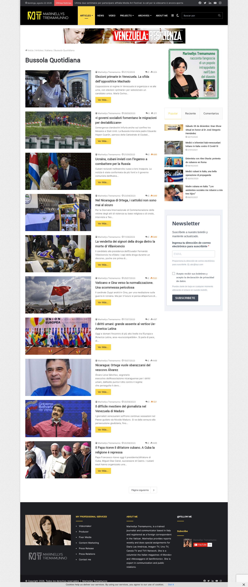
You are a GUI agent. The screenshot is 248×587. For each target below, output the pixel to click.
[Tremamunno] (49, 15)
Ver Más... (103, 99)
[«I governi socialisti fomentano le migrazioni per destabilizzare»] (58, 130)
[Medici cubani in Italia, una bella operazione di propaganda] (173, 176)
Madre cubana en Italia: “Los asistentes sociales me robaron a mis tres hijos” (204, 190)
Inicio (30, 50)
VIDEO (112, 15)
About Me (162, 15)
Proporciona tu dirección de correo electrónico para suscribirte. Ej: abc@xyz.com (193, 263)
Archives (143, 15)
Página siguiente (140, 490)
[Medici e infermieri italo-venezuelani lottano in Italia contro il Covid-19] (173, 147)
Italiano (48, 50)
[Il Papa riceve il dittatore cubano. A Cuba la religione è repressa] (58, 459)
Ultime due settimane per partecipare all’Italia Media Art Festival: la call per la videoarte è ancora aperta (129, 3)
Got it (171, 584)
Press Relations (87, 554)
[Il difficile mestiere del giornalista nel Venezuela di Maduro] (58, 418)
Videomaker (85, 526)
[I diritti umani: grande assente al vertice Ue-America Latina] (58, 336)
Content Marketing (89, 542)
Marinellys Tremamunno (109, 72)
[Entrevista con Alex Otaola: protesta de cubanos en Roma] (173, 162)
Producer (84, 531)
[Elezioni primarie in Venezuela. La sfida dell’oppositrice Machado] (58, 88)
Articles (85, 15)
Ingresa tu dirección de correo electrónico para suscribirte (191, 244)
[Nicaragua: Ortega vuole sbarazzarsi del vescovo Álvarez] (58, 377)
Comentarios (211, 113)
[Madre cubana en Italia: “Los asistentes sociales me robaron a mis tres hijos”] (173, 193)
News (100, 15)
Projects (126, 15)
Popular (173, 113)
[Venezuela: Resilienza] (124, 35)
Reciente (190, 113)
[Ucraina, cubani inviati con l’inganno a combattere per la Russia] (58, 171)
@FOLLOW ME (184, 516)
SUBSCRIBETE (185, 298)
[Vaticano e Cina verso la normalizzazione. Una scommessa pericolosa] (58, 295)
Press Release (86, 548)
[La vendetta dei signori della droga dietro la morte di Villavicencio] (58, 253)
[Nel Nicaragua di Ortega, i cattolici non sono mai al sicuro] (58, 212)
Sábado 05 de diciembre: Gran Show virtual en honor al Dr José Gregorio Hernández (203, 130)
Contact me (85, 559)
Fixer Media (85, 537)
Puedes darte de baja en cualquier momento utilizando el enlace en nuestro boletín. (192, 288)
